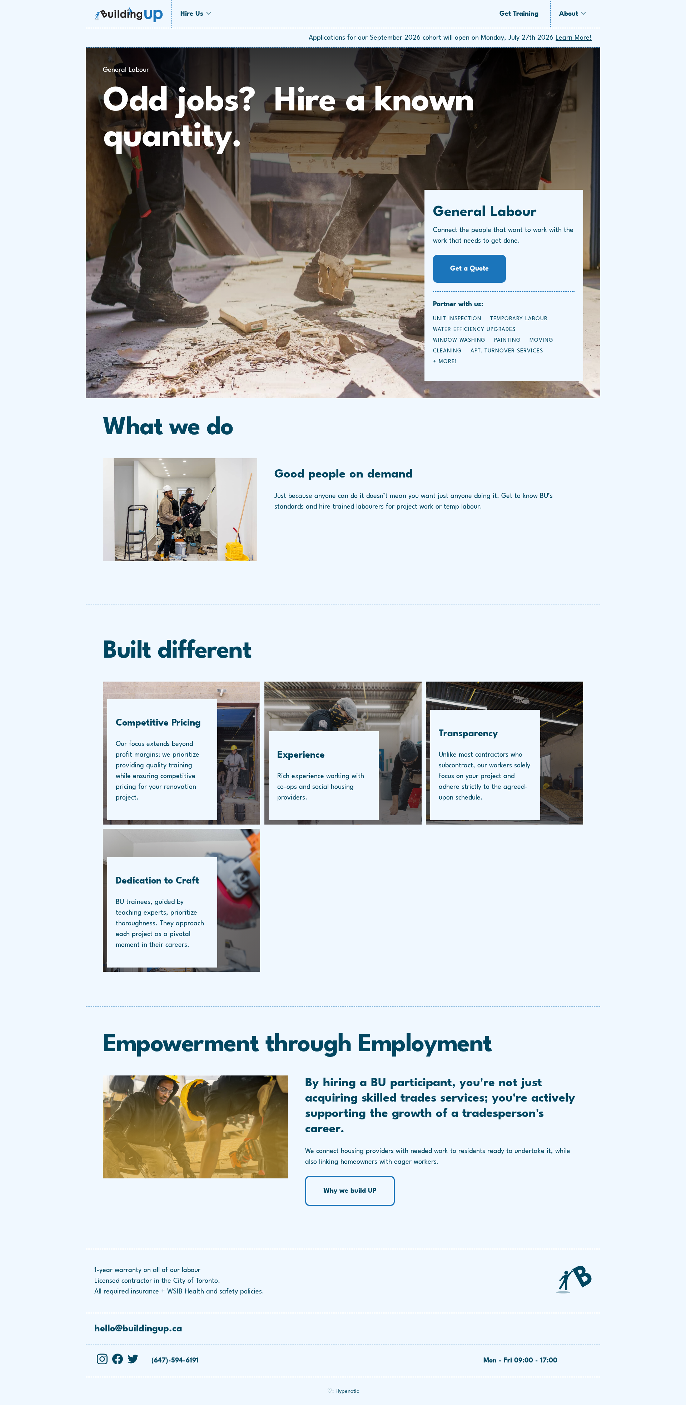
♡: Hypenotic (343, 1391)
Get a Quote (469, 269)
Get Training (518, 14)
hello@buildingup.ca (138, 1329)
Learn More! (574, 38)
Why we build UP (350, 1191)
